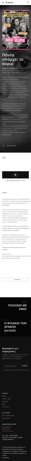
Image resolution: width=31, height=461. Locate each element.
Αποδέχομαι (5, 457)
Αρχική (4, 396)
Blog (3, 404)
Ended (4, 158)
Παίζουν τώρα (6, 399)
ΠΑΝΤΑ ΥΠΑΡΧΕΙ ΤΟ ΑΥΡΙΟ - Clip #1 (15, 180)
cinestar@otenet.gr (7, 431)
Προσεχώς (5, 401)
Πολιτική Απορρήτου (8, 415)
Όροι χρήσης (6, 418)
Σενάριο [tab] (4, 192)
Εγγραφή (24, 366)
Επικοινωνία (6, 407)
